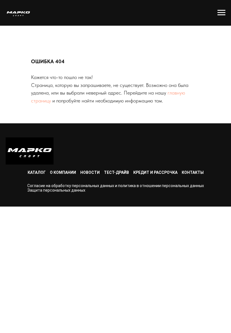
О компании (63, 172)
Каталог (37, 172)
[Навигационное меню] (221, 13)
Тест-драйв (116, 172)
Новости (90, 172)
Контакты (193, 172)
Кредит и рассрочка (155, 172)
